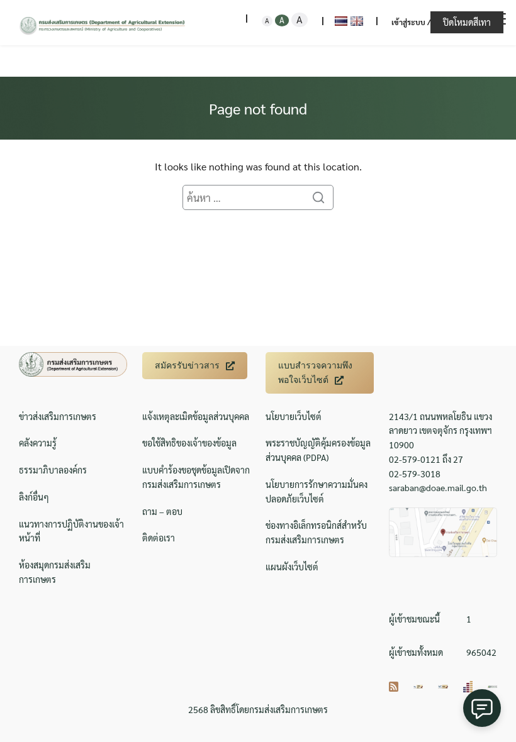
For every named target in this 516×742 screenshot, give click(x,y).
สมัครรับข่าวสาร (187, 365)
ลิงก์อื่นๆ (34, 496)
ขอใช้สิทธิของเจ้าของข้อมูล (189, 442)
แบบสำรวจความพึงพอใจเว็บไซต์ (315, 372)
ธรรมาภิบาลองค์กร (53, 469)
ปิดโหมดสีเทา (467, 22)
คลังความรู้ (38, 442)
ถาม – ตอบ (162, 511)
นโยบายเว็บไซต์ (294, 416)
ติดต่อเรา (158, 537)
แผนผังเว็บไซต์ (292, 566)
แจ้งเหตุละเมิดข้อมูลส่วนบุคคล (195, 416)
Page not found (258, 108)
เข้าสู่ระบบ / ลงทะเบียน (429, 22)
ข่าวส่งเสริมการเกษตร (57, 416)
